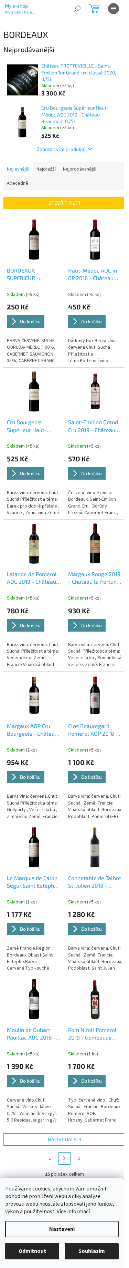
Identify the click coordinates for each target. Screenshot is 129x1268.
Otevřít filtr (64, 203)
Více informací (73, 1211)
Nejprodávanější (79, 169)
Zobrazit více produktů (61, 149)
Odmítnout (32, 1251)
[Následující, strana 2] (64, 1158)
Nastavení (62, 1229)
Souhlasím (91, 1251)
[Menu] (113, 9)
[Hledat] (77, 9)
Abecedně (17, 183)
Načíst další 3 (65, 1139)
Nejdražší (46, 169)
